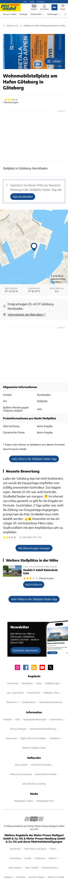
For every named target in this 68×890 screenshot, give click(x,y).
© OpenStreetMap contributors (58, 279)
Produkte (41, 1)
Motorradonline (49, 867)
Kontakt (8, 719)
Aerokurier (15, 848)
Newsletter (27, 683)
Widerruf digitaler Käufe (34, 747)
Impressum (11, 738)
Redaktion (55, 738)
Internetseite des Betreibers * (27, 314)
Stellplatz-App (52, 683)
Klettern (53, 858)
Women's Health (56, 877)
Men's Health (31, 867)
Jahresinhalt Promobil (45, 774)
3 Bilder (56, 61)
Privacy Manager (18, 728)
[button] (34, 51)
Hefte (32, 1)
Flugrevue (40, 858)
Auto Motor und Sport (35, 848)
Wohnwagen (52, 14)
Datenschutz (56, 719)
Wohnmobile (36, 14)
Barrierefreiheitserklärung (43, 728)
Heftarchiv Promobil (41, 764)
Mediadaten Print (45, 800)
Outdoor (8, 877)
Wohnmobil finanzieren (50, 702)
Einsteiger (23, 14)
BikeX (53, 848)
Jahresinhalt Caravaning (34, 783)
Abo (25, 1)
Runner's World (36, 877)
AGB (17, 719)
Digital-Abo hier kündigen (33, 738)
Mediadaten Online (23, 800)
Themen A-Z (12, 702)
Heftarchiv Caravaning (21, 774)
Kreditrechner (28, 702)
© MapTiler (56, 276)
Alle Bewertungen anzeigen (34, 548)
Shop (38, 683)
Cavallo (27, 858)
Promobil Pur (33, 692)
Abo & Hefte (21, 764)
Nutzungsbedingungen (34, 719)
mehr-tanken (14, 867)
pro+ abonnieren (15, 692)
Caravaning (12, 683)
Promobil (20, 877)
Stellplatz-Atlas (51, 692)
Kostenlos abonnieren (25, 650)
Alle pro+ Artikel (10, 14)
